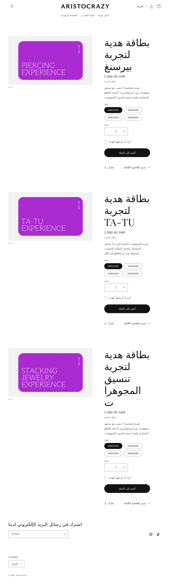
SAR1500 (113, 110)
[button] (12, 6)
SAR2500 (113, 117)
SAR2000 (133, 110)
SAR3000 (133, 117)
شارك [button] (111, 167)
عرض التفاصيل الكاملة (135, 167)
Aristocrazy (21, 575)
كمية (106, 125)
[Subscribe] (64, 534)
